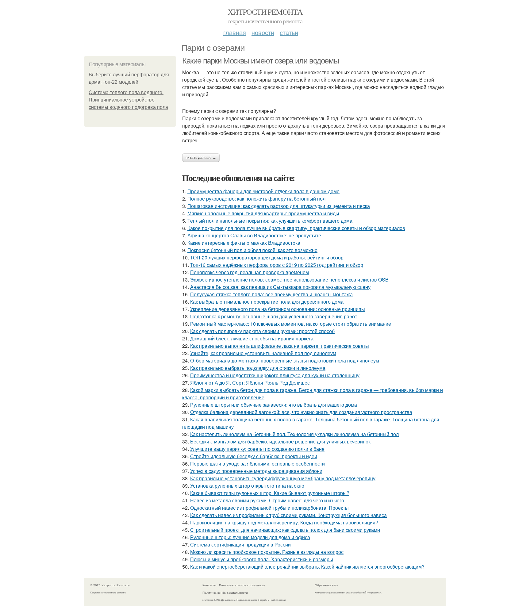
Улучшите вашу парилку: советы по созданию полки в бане (257, 448)
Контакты (209, 585)
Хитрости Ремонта (265, 11)
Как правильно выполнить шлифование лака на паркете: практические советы (279, 345)
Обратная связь (326, 585)
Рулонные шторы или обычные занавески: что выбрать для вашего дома (273, 404)
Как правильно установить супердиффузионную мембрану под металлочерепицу (282, 478)
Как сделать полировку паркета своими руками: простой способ (262, 331)
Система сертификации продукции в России (240, 544)
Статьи (289, 32)
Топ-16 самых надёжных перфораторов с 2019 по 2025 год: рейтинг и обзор (276, 264)
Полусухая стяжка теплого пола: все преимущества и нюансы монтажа (271, 294)
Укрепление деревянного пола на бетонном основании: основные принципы (277, 309)
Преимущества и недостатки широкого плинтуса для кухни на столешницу (274, 375)
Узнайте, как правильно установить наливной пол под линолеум (263, 353)
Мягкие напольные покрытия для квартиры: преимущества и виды (263, 213)
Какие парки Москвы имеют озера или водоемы (260, 60)
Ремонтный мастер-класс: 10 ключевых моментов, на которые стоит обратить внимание (290, 323)
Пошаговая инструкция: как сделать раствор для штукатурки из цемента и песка (278, 205)
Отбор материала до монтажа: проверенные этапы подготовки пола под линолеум (284, 360)
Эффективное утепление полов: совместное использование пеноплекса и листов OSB (289, 279)
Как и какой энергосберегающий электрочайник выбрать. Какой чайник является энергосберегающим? (307, 566)
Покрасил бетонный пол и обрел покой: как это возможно (252, 250)
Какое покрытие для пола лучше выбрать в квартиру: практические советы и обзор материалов (296, 228)
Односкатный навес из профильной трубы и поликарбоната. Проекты (269, 507)
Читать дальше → (201, 157)
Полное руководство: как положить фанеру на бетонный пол (256, 198)
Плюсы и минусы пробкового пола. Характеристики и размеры (261, 559)
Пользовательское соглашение (242, 585)
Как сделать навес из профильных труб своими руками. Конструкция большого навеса (288, 515)
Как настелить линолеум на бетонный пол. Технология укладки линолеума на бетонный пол (294, 434)
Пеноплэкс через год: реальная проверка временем (249, 272)
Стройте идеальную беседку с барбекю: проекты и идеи (253, 456)
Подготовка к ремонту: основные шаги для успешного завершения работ (273, 316)
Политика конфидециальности (225, 592)
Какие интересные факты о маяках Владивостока (243, 242)
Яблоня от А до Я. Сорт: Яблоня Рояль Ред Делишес (250, 382)
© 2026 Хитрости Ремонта (110, 585)
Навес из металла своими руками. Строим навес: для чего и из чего (267, 500)
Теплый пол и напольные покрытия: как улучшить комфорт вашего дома (269, 220)
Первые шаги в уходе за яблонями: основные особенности (257, 463)
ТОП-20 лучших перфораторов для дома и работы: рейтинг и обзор (267, 257)
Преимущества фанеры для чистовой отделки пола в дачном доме (263, 191)
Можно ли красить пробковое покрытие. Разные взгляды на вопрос (267, 551)
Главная (234, 32)
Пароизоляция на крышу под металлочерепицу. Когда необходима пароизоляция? (284, 522)
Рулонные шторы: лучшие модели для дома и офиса (250, 537)
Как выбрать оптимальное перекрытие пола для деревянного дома (267, 301)
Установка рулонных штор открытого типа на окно (247, 485)
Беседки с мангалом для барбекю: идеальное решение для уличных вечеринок (280, 441)
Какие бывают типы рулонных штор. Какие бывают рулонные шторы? (269, 493)
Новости (263, 32)
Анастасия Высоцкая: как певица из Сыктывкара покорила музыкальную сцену (280, 286)
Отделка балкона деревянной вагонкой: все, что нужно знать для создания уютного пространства (301, 412)
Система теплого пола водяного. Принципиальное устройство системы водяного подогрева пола (128, 100)
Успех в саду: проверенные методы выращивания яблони (256, 470)
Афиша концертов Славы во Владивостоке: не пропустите (254, 235)
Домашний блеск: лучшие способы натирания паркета (251, 338)
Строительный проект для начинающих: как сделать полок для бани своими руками (285, 529)
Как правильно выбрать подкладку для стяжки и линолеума (257, 367)
